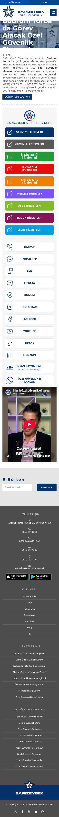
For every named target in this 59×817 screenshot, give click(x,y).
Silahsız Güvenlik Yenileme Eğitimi (30, 672)
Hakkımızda (29, 609)
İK (29, 634)
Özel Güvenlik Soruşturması (29, 766)
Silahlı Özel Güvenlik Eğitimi (29, 660)
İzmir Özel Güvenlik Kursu (30, 716)
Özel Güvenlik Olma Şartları (29, 760)
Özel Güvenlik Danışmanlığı (29, 697)
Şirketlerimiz (29, 596)
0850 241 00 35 (29, 532)
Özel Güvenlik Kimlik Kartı (29, 735)
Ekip (30, 602)
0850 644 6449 (26, 541)
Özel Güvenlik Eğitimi (29, 723)
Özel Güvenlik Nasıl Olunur (29, 748)
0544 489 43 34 (30, 559)
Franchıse (29, 621)
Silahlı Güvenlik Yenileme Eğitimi (29, 678)
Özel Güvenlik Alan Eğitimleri (29, 684)
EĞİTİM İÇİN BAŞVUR (17, 96)
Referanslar (29, 615)
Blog (29, 627)
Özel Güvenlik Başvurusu (29, 754)
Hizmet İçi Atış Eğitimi (29, 691)
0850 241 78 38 (29, 550)
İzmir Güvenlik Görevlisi (29, 741)
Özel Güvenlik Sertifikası (30, 729)
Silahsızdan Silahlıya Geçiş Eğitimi (29, 666)
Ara (45, 2)
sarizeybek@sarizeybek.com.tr (29, 568)
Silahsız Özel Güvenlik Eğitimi (29, 653)
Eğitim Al (14, 2)
